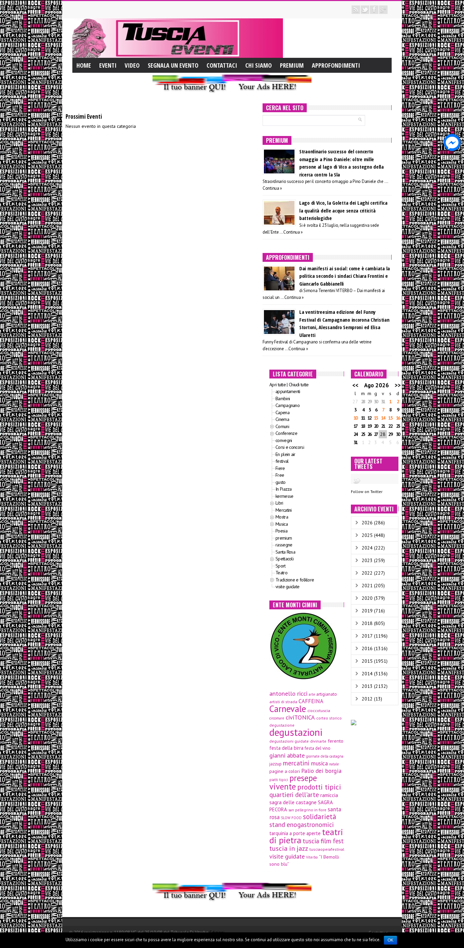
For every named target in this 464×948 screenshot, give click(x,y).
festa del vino (318, 748)
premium (283, 538)
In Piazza (283, 489)
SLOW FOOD (291, 817)
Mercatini (283, 510)
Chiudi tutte (299, 385)
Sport (280, 566)
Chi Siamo (258, 65)
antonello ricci (288, 693)
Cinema (282, 419)
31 (383, 402)
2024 (367, 548)
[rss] (356, 9)
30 (375, 402)
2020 (367, 598)
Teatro (281, 573)
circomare (276, 718)
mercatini (296, 763)
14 (383, 418)
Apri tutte (277, 385)
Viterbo (312, 857)
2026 (367, 523)
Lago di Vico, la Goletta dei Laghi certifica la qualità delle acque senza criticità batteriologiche (343, 210)
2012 (367, 699)
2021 (367, 585)
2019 (367, 611)
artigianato (326, 694)
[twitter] (365, 9)
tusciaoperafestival (326, 849)
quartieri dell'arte (294, 795)
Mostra (281, 517)
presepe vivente (293, 782)
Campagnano (287, 405)
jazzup (275, 764)
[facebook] (374, 9)
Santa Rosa (285, 552)
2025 (367, 535)
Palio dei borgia (321, 771)
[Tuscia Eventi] (177, 38)
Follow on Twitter (366, 491)
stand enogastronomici (301, 824)
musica (319, 763)
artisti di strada (283, 701)
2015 (367, 661)
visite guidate (287, 586)
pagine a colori (284, 771)
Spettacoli (284, 559)
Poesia (281, 531)
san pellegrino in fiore (307, 810)
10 (355, 418)
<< (355, 385)
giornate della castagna (324, 756)
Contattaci (222, 65)
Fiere (280, 468)
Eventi (108, 65)
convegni (283, 440)
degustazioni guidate (289, 741)
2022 (367, 573)
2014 (367, 674)
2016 (367, 648)
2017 (367, 636)
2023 (367, 560)
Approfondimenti (336, 65)
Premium (292, 65)
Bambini (282, 398)
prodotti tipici (319, 787)
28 (362, 402)
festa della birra (286, 748)
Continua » (272, 188)
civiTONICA (300, 717)
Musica (281, 524)
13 (375, 418)
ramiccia (329, 795)
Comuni (282, 426)
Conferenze (286, 433)
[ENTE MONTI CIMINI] (303, 645)
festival (281, 461)
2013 (367, 686)
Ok (390, 940)
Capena (282, 412)
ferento (335, 741)
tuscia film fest (323, 841)
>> (398, 385)
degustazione (282, 725)
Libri (279, 503)
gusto (280, 482)
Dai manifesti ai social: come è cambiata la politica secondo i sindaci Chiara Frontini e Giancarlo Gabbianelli (344, 276)
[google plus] (383, 9)
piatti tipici (278, 779)
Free (279, 475)
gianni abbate (287, 755)
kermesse (284, 496)
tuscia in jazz (288, 848)
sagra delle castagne (293, 802)
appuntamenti (287, 391)
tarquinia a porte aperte (295, 833)
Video (132, 65)
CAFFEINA (311, 701)
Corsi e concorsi (289, 447)
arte (312, 694)
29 (369, 402)
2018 (367, 623)
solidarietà (319, 816)
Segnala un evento (173, 65)
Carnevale (287, 708)
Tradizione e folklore (294, 580)
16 (397, 418)
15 (390, 418)
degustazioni (295, 732)
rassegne (283, 545)
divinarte (318, 741)
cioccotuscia (318, 710)
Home (83, 65)
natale (334, 764)
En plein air (285, 454)
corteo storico (329, 718)
